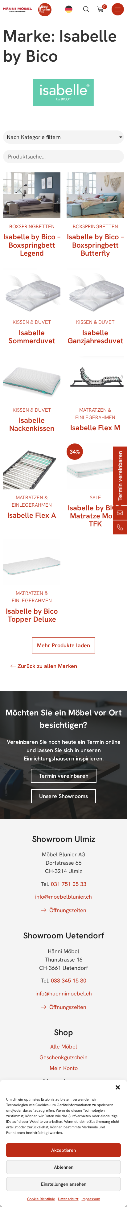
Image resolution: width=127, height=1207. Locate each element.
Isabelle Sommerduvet (31, 336)
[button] (118, 1087)
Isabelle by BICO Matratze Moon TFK (95, 516)
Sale (95, 497)
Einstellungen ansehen (63, 1184)
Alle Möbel (63, 1047)
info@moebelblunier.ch (63, 896)
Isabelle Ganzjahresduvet (95, 336)
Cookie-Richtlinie (41, 1199)
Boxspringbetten (32, 226)
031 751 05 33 (68, 884)
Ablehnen (63, 1167)
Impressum (91, 1199)
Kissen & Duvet (32, 322)
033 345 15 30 (68, 980)
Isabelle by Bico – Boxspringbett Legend (31, 244)
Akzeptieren (63, 1150)
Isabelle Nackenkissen (31, 424)
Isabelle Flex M (95, 427)
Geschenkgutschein (63, 1057)
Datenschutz (68, 1199)
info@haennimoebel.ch (63, 993)
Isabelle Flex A (31, 515)
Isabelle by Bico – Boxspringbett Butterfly (95, 244)
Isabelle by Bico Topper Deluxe (32, 615)
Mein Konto (64, 1068)
